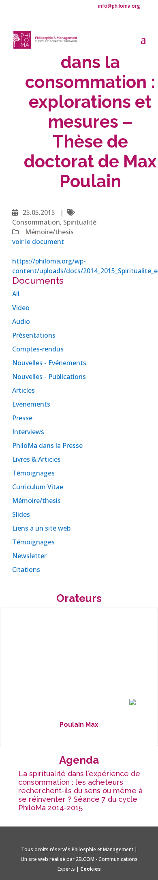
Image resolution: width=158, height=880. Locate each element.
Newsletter (29, 555)
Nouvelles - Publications (49, 376)
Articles (23, 390)
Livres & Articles (36, 459)
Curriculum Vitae (37, 486)
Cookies (90, 868)
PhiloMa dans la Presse (47, 445)
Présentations (34, 335)
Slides (21, 514)
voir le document (38, 241)
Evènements (31, 404)
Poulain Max (79, 724)
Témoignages (33, 473)
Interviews (28, 431)
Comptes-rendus (38, 349)
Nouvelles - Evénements (49, 362)
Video (21, 307)
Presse (22, 417)
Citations (26, 569)
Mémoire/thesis (36, 500)
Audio (21, 321)
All (15, 293)
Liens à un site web (41, 528)
